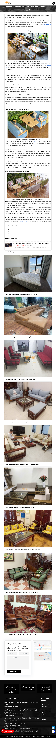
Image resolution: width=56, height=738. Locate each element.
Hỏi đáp (44, 719)
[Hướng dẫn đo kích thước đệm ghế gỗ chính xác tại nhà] (28, 401)
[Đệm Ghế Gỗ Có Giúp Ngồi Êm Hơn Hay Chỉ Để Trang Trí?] (28, 571)
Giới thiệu (44, 709)
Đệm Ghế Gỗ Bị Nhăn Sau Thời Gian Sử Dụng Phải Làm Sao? (22, 549)
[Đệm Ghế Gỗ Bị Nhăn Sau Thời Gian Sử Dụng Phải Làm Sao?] (28, 528)
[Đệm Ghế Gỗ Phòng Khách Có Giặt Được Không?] (28, 486)
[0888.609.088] (53, 727)
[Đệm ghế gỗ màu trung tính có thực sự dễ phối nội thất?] (28, 443)
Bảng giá (44, 715)
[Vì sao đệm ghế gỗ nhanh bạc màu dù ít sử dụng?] (28, 358)
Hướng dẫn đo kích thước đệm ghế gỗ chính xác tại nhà (21, 422)
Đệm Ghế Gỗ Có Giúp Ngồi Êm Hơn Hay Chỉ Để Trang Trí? (22, 592)
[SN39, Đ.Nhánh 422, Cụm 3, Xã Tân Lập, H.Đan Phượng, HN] (42, 656)
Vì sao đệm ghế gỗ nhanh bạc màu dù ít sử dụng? (20, 379)
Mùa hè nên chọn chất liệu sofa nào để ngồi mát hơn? (21, 337)
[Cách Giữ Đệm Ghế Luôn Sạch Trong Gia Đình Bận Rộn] (28, 614)
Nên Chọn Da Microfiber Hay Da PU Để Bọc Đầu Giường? (21, 294)
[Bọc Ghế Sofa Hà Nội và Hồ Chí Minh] (7, 2)
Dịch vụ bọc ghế (46, 704)
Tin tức (28, 10)
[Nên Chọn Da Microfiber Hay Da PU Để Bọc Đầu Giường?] (28, 273)
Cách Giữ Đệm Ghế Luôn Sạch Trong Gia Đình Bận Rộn (21, 634)
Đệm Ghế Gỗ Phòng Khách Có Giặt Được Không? (19, 507)
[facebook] (53, 731)
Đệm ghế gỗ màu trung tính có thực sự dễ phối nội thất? (22, 464)
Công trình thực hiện (46, 711)
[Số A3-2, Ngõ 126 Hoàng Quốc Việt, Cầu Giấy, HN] (42, 645)
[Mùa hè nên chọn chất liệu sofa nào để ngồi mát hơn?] (28, 316)
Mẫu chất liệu (46, 706)
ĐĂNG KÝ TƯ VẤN (14, 671)
